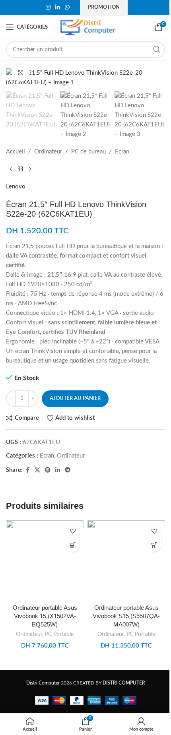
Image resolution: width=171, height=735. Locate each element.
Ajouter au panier (75, 398)
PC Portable (59, 634)
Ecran (122, 152)
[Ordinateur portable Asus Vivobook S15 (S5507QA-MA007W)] (126, 560)
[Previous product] (11, 169)
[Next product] (30, 169)
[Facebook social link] (27, 470)
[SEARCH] (156, 49)
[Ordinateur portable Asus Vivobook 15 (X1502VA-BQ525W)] (45, 560)
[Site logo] (88, 27)
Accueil (15, 152)
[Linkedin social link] (57, 7)
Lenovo (15, 187)
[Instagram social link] (48, 7)
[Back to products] (20, 169)
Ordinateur (48, 152)
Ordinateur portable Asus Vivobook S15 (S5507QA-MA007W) (126, 616)
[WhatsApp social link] (67, 7)
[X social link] (37, 470)
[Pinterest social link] (48, 470)
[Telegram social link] (67, 470)
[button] (73, 545)
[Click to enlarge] (21, 72)
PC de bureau (88, 152)
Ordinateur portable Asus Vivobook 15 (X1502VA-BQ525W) (45, 616)
